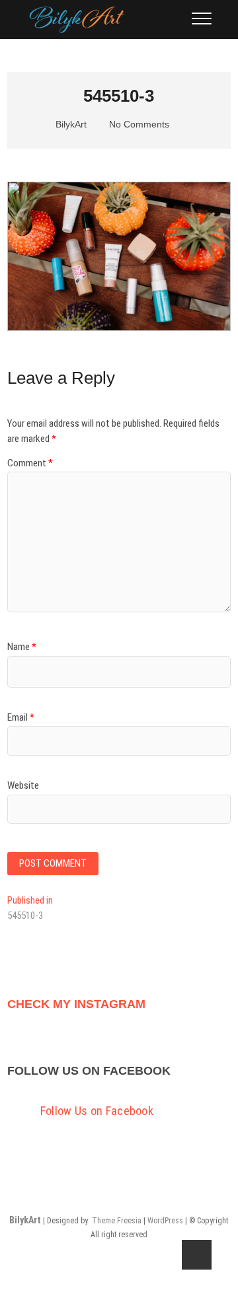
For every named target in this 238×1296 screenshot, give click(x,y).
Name (21, 647)
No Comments (137, 124)
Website (23, 785)
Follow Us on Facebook (89, 1070)
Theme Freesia (116, 1220)
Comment (30, 463)
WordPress (165, 1220)
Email (20, 717)
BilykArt (70, 124)
